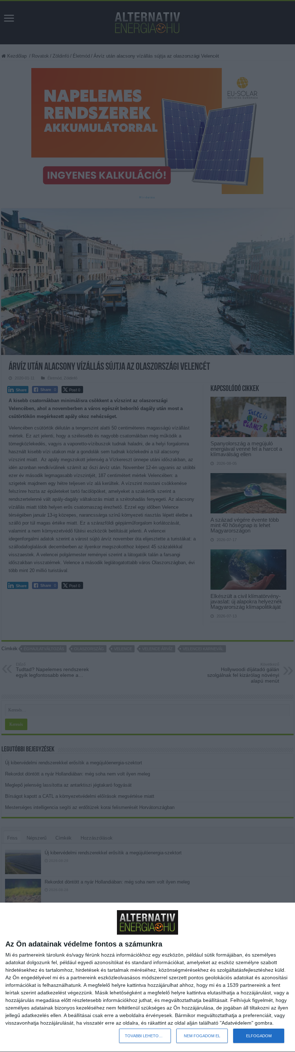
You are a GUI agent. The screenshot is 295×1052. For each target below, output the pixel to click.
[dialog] (147, 977)
